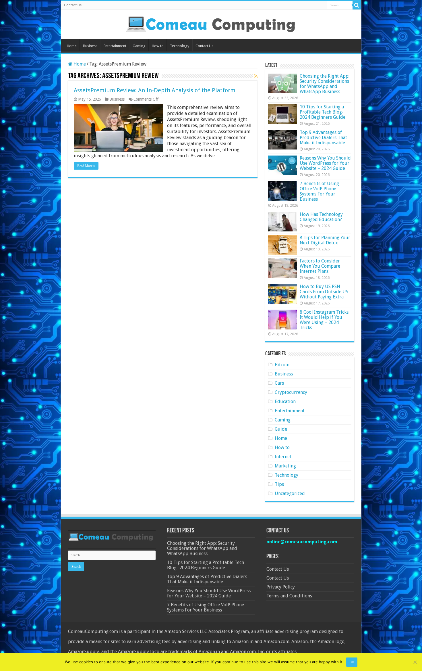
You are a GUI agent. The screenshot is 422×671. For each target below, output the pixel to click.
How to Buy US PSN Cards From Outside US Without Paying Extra (324, 292)
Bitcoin (282, 364)
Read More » (86, 166)
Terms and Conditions (289, 596)
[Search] (357, 5)
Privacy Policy (280, 587)
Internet (283, 456)
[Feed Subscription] (256, 76)
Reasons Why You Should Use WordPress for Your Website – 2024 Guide (325, 163)
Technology (179, 46)
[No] (415, 662)
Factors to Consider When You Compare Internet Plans (320, 266)
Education (285, 401)
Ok (352, 662)
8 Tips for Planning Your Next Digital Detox (325, 240)
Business (90, 46)
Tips (279, 484)
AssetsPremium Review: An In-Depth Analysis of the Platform (154, 90)
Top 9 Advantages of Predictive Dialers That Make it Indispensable (323, 137)
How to (158, 46)
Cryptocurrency (291, 392)
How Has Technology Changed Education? (321, 217)
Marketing (285, 466)
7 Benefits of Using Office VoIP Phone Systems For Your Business (319, 191)
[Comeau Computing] (211, 23)
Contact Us (73, 5)
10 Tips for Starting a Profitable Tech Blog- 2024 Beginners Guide (322, 112)
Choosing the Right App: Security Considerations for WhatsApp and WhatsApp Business (324, 83)
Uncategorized (290, 493)
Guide (281, 429)
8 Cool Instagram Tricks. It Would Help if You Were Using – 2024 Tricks (324, 319)
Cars (279, 383)
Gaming (139, 46)
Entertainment (115, 46)
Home (72, 46)
